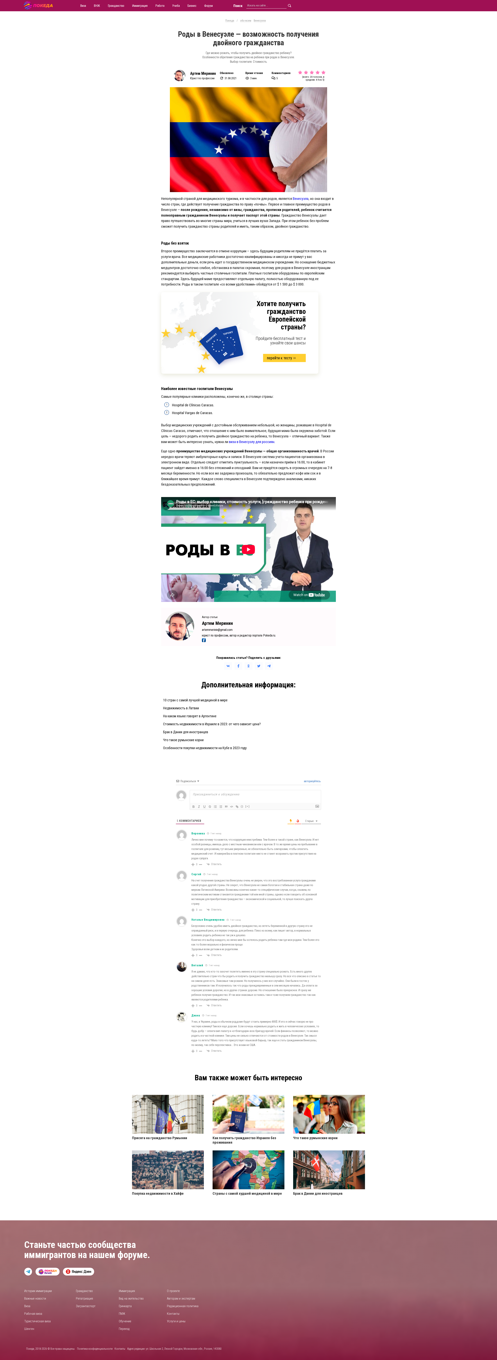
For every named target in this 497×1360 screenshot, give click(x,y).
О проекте (173, 1291)
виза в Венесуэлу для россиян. (252, 442)
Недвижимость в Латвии (181, 708)
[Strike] (210, 806)
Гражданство (84, 1291)
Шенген (29, 1329)
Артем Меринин (203, 73)
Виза (27, 1306)
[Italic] (199, 806)
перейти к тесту (279, 358)
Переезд (124, 1329)
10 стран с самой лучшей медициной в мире (195, 700)
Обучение (125, 1321)
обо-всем (245, 20)
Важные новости (35, 1298)
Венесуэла (260, 20)
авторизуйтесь (312, 781)
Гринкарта (125, 1306)
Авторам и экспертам (181, 1298)
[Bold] (193, 806)
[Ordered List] (215, 806)
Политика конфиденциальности (95, 1348)
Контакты (173, 1314)
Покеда (229, 20)
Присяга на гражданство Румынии (159, 1138)
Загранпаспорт (86, 1306)
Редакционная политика (182, 1306)
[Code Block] (231, 806)
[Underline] (204, 806)
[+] (247, 806)
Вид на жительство (131, 1298)
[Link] (237, 806)
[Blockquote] (226, 806)
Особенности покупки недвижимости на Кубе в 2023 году (205, 748)
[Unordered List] (220, 806)
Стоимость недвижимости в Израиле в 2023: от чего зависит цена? (212, 724)
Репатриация (84, 1298)
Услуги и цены (176, 1321)
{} (242, 806)
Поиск (237, 6)
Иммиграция (127, 1291)
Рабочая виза (33, 1314)
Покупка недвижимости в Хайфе (158, 1193)
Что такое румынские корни (183, 740)
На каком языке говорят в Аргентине (189, 716)
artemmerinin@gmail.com (217, 630)
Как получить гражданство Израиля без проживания (244, 1140)
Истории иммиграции (38, 1291)
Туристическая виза (37, 1321)
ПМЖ (122, 1314)
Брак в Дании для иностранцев (185, 732)
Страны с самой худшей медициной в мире (247, 1193)
